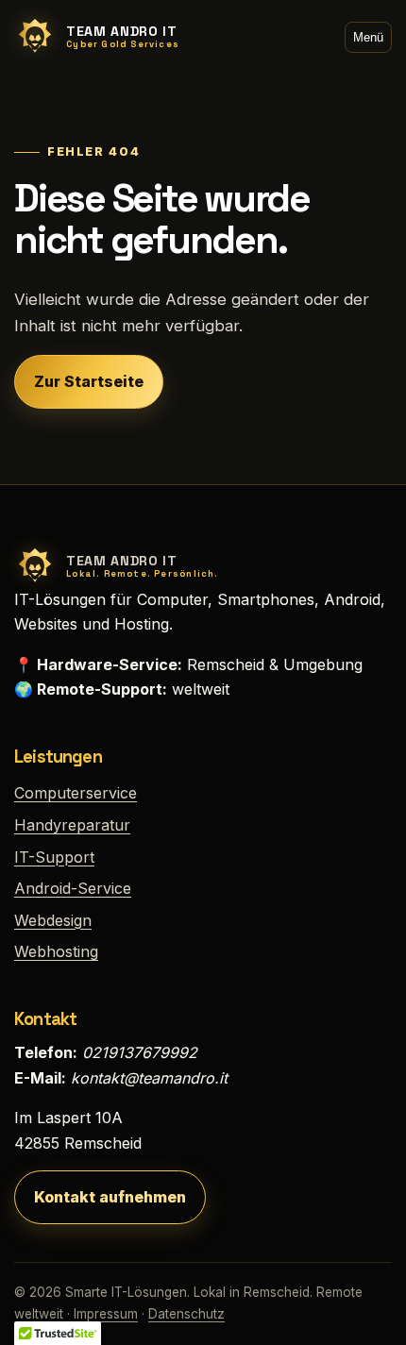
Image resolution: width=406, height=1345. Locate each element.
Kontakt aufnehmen (110, 1196)
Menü (368, 37)
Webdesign (53, 920)
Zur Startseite (89, 381)
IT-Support (54, 857)
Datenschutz (186, 1313)
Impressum (106, 1313)
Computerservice (75, 792)
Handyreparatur (72, 824)
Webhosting (56, 951)
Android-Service (72, 888)
